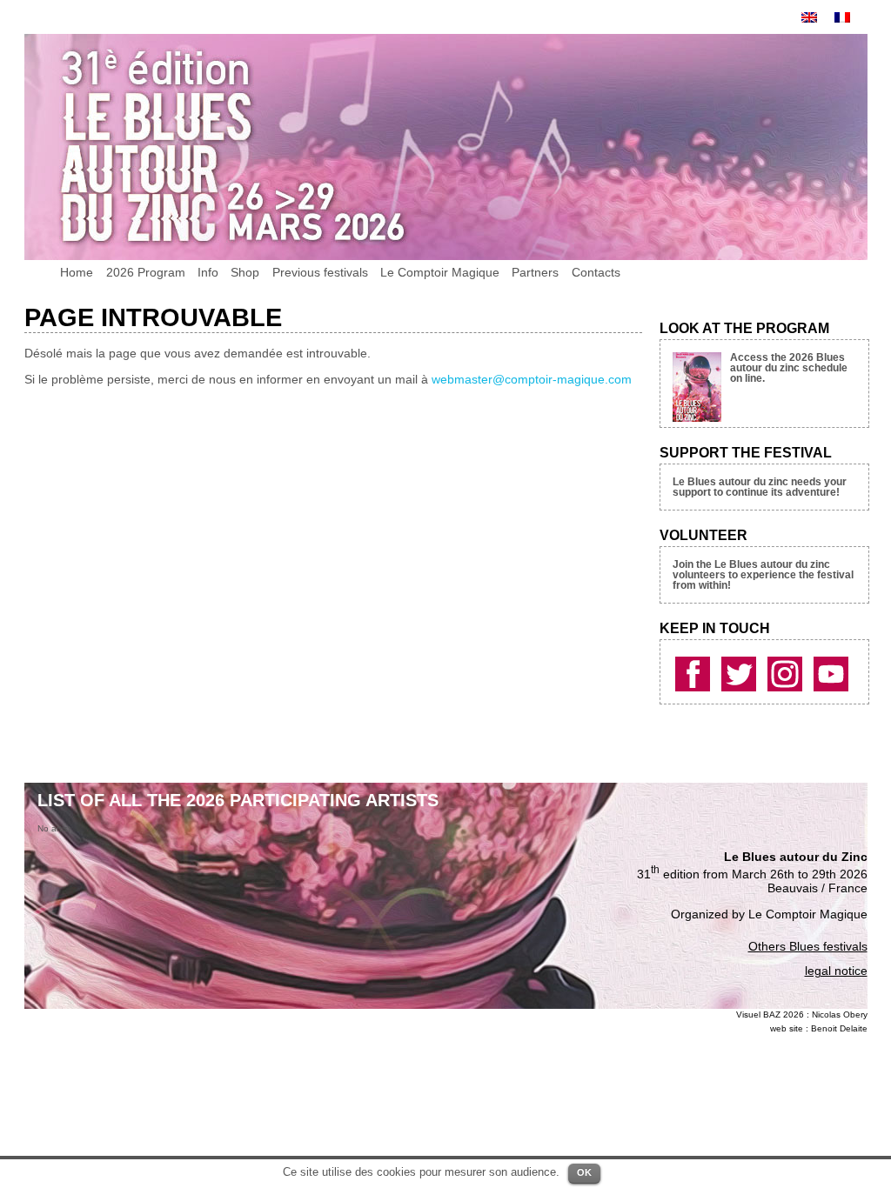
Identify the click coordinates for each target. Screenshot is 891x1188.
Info (208, 272)
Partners (535, 272)
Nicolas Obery (840, 1014)
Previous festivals (320, 272)
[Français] (842, 17)
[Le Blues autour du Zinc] (694, 671)
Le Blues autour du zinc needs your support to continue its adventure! (760, 487)
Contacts (596, 272)
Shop (245, 272)
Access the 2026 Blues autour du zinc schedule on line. (788, 368)
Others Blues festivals (808, 946)
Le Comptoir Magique (439, 272)
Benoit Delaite (839, 1028)
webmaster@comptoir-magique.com (532, 379)
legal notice (836, 971)
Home (76, 272)
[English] (809, 17)
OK (584, 1172)
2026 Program (145, 272)
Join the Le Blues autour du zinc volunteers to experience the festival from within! (763, 575)
